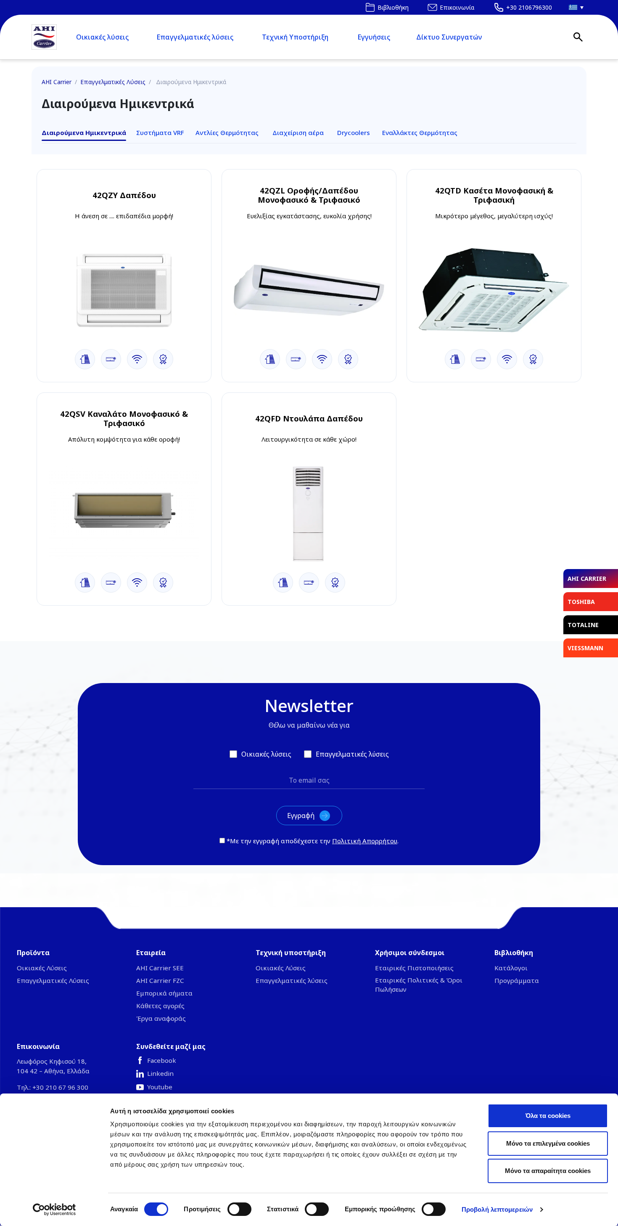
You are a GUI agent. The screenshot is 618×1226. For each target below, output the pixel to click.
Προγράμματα (516, 980)
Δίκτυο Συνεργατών (449, 37)
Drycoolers (353, 132)
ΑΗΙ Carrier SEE (160, 968)
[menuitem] (573, 7)
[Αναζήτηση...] (578, 37)
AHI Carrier (56, 82)
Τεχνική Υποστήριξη (295, 37)
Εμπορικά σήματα (164, 993)
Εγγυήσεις (373, 37)
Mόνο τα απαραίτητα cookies (548, 1170)
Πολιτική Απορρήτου (364, 841)
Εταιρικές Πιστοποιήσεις (414, 968)
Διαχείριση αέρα (298, 132)
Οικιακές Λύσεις (42, 968)
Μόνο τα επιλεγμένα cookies (548, 1143)
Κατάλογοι (511, 968)
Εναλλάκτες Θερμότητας (419, 132)
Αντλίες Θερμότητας (227, 132)
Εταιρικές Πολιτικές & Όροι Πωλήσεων (418, 984)
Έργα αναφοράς (161, 1018)
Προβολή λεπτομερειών (497, 1209)
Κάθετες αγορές (160, 1005)
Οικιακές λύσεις (102, 37)
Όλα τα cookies (548, 1115)
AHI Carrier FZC (160, 980)
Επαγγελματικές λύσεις (194, 37)
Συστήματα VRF (160, 132)
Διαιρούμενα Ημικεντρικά (84, 132)
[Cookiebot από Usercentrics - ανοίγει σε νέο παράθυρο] (54, 1209)
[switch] (239, 1209)
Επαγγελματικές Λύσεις (112, 82)
